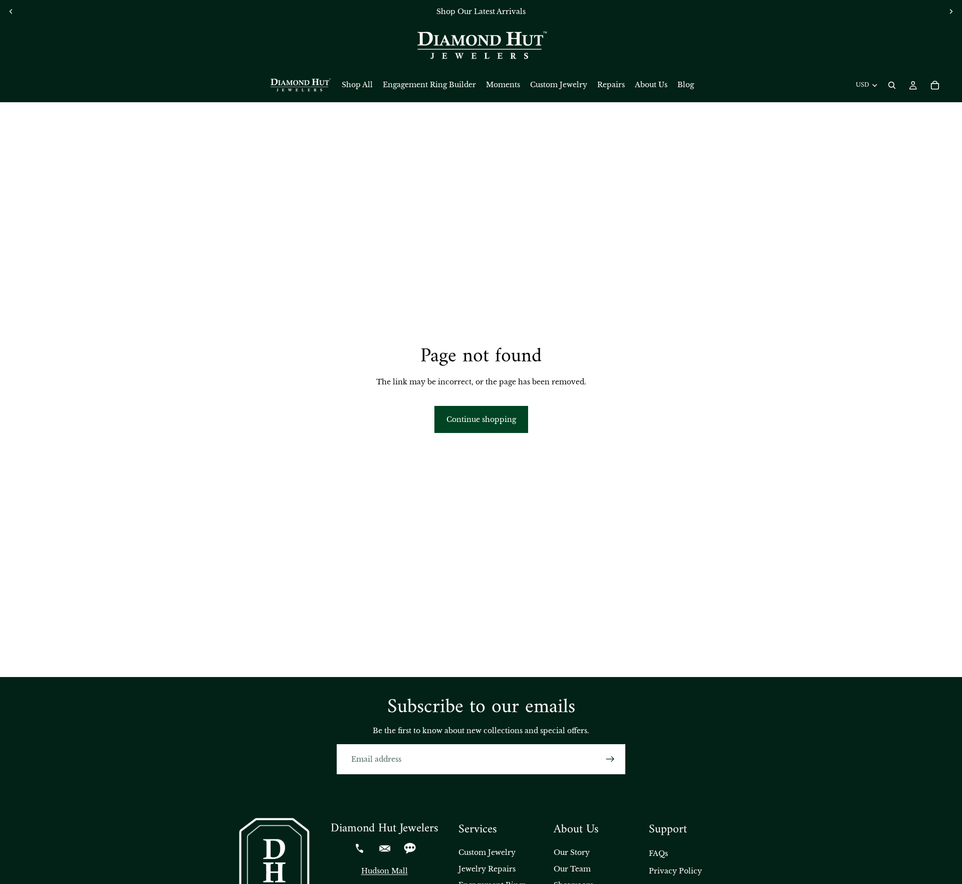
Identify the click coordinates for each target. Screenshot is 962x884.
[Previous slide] (11, 12)
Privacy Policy (675, 870)
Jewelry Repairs (487, 868)
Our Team (572, 868)
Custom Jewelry (487, 852)
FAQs (658, 853)
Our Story (572, 852)
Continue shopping (481, 419)
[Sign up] (610, 759)
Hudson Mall (384, 870)
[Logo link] (481, 46)
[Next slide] (951, 12)
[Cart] (935, 85)
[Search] (892, 85)
